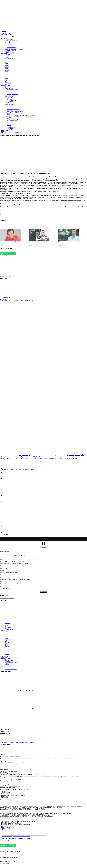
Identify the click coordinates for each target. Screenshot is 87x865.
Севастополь (7, 76)
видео (37, 457)
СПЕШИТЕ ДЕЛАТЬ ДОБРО (13, 89)
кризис (83, 456)
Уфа (5, 81)
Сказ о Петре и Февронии (12, 94)
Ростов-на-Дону (8, 83)
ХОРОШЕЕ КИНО (11, 127)
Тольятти (6, 78)
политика (27, 458)
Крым (53, 455)
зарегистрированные (7, 250)
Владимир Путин (25, 455)
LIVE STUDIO (5, 130)
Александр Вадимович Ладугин (11, 43)
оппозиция (19, 458)
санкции (37, 458)
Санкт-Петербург (8, 82)
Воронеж (6, 65)
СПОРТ (6, 626)
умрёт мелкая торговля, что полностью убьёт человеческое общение (15, 579)
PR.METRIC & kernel (9, 660)
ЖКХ (8, 118)
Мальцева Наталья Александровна (12, 42)
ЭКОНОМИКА (8, 59)
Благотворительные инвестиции (11, 662)
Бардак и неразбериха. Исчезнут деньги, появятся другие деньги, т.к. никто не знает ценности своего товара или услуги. (25, 559)
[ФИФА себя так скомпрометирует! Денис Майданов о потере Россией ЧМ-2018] (72, 235)
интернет (64, 456)
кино (69, 456)
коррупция (74, 456)
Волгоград (7, 64)
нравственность (14, 458)
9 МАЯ (6, 667)
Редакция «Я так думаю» (7, 828)
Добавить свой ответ (5, 588)
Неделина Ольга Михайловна (11, 41)
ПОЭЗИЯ (9, 126)
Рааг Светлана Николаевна (10, 50)
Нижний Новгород (8, 72)
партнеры (7, 831)
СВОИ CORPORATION (9, 832)
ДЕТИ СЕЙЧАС (8, 87)
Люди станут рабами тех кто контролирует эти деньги (12, 583)
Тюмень (6, 80)
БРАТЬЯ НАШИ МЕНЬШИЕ (13, 90)
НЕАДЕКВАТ (10, 101)
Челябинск (7, 68)
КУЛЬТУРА (7, 55)
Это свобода (3, 574)
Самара (6, 75)
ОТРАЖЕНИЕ (10, 128)
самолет (31, 458)
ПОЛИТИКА (7, 57)
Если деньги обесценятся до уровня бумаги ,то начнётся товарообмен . (15, 563)
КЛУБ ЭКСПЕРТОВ (9, 97)
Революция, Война (5, 568)
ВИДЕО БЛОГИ (10, 103)
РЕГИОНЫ (4, 630)
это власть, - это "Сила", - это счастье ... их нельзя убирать (13, 577)
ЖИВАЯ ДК (9, 114)
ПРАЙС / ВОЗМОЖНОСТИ (8, 827)
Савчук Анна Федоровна (10, 44)
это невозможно (4, 557)
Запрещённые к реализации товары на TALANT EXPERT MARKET (16, 836)
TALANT (7, 659)
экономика (73, 458)
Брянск (6, 63)
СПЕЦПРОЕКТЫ (6, 658)
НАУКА (6, 56)
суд (45, 458)
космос (79, 456)
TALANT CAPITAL (9, 86)
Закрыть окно (3, 854)
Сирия (14, 456)
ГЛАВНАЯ (4, 833)
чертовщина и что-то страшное (7, 584)
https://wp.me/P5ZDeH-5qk (5, 840)
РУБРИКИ (4, 622)
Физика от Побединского (10, 52)
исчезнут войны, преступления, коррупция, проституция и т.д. (14, 561)
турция (67, 458)
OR (3, 655)
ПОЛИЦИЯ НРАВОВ (11, 100)
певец (23, 458)
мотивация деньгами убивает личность (9, 572)
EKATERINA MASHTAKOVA (11, 48)
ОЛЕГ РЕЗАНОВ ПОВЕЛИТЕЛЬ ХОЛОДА (14, 49)
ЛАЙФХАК (9, 129)
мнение (4, 458)
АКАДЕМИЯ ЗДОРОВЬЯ (10, 663)
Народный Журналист (9, 95)
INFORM (4, 31)
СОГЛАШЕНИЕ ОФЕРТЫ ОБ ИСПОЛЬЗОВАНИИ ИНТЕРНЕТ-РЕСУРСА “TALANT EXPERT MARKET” (24, 835)
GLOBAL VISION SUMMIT (13, 109)
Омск (6, 74)
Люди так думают (10, 124)
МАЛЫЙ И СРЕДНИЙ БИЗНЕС (13, 119)
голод (2, 570)
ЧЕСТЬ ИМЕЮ (10, 99)
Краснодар (7, 70)
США (3, 457)
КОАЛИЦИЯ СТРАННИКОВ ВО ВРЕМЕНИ (11, 132)
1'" (1, 581)
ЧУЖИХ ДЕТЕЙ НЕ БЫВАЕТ (13, 116)
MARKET (4, 32)
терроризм (53, 458)
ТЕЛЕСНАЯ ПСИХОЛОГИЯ (13, 105)
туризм (63, 458)
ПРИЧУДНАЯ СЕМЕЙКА (12, 93)
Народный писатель (9, 96)
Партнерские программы (7, 829)
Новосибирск (7, 73)
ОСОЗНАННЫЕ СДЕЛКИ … (8, 34)
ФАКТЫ (9, 125)
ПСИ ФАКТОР (10, 117)
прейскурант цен (5, 657)
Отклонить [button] (7, 863)
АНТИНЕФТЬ (8, 664)
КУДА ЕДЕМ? (10, 113)
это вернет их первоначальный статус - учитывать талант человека (14, 565)
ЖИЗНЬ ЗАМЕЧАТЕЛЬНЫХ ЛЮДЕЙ (15, 111)
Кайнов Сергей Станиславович (11, 40)
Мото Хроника (10, 107)
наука (9, 458)
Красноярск (7, 71)
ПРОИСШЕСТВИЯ (9, 58)
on (1, 586)
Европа (44, 454)
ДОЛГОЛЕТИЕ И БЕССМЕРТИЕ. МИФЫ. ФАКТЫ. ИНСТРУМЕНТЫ (21, 115)
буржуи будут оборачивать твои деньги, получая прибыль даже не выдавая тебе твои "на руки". (20, 575)
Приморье (7, 62)
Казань (6, 67)
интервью (57, 457)
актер (31, 456)
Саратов (6, 79)
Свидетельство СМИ (6, 826)
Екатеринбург (7, 66)
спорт (41, 458)
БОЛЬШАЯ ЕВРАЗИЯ (9, 666)
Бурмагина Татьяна (9, 39)
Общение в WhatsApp (9, 254)
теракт (48, 458)
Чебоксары (7, 69)
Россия (79, 455)
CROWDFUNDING (6, 33)
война (43, 456)
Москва (59, 455)
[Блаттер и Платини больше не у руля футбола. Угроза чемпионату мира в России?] (43, 235)
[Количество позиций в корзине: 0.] (1, 472)
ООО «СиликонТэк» (11, 47)
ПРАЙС (4, 131)
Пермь (6, 84)
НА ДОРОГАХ (10, 121)
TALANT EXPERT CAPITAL (8, 30)
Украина (25, 457)
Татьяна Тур (7, 51)
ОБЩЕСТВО (7, 54)
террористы (58, 458)
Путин (71, 455)
